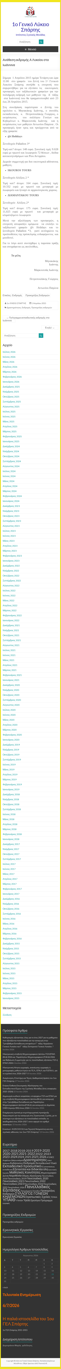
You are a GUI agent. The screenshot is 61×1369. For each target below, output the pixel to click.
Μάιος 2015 (8, 978)
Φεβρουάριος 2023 (12, 555)
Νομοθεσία (15, 1175)
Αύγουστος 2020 (11, 704)
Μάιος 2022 (8, 600)
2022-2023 (43, 1154)
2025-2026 (39, 1156)
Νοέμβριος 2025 (11, 391)
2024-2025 (24, 1156)
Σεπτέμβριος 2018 (12, 809)
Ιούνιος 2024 (9, 476)
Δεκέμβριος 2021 (11, 625)
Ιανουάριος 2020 (11, 739)
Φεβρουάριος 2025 (12, 436)
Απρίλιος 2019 (10, 774)
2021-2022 (27, 1154)
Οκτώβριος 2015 (11, 953)
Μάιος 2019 (8, 769)
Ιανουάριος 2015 (11, 998)
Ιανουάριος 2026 (11, 381)
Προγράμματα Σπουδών (30, 1191)
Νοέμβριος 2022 (11, 570)
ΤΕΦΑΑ (54, 1197)
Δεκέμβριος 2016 (11, 898)
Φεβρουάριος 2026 (12, 376)
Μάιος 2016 (8, 923)
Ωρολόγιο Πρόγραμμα (41, 1200)
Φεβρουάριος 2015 (12, 993)
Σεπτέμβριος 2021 (12, 640)
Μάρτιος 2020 (9, 729)
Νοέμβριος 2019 (11, 749)
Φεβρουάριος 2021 (12, 675)
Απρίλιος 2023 (10, 545)
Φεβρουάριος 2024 (12, 496)
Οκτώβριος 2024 (11, 456)
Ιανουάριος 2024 (11, 501)
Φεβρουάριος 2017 (12, 888)
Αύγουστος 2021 (11, 645)
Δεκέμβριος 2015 (11, 943)
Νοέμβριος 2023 (11, 511)
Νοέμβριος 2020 (11, 690)
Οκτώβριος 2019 (11, 754)
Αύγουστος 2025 (11, 406)
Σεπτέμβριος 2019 (12, 759)
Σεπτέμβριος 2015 (12, 958)
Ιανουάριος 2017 (11, 893)
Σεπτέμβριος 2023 (12, 521)
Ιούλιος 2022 (9, 590)
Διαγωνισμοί (17, 1160)
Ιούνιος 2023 (9, 535)
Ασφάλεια (7, 1160)
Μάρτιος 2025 (9, 431)
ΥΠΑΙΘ (9, 1199)
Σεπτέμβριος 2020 (12, 699)
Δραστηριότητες (14, 307)
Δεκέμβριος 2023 (11, 506)
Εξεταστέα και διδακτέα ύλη (30, 1169)
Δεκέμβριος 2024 (11, 446)
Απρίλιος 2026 (10, 366)
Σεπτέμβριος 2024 (12, 461)
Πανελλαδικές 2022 (35, 1181)
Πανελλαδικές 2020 (37, 1178)
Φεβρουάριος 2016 (12, 938)
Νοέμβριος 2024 (11, 451)
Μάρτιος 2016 (9, 933)
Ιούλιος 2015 (9, 968)
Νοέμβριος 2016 (11, 903)
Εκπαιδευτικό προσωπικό (22, 1166)
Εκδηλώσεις (16, 1163)
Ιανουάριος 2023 (11, 560)
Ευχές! (50, 327)
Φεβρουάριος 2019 (12, 784)
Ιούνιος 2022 (9, 595)
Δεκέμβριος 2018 (11, 794)
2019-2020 (42, 1151)
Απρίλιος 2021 (10, 665)
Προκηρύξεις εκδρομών (41, 307)
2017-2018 (10, 1150)
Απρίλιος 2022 (10, 605)
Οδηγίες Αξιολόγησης (32, 1175)
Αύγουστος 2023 (11, 525)
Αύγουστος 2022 (11, 585)
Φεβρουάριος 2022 (12, 615)
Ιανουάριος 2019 (11, 789)
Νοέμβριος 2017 (11, 849)
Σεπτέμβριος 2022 (12, 580)
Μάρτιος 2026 (9, 371)
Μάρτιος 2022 (9, 610)
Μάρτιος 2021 (9, 670)
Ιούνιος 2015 (9, 973)
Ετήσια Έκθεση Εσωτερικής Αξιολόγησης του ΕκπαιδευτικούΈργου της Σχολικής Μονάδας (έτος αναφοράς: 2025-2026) (30, 1088)
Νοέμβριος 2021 (11, 630)
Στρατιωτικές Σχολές (37, 1196)
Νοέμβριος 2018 (11, 799)
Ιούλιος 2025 (9, 411)
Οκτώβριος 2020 (11, 695)
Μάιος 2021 (8, 660)
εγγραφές (6, 1203)
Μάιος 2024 (8, 481)
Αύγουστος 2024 (11, 466)
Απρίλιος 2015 (10, 983)
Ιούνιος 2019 (9, 764)
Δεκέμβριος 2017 (11, 844)
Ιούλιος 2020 (9, 709)
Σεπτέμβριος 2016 (12, 913)
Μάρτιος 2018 (9, 829)
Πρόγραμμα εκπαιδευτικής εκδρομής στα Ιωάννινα (26, 319)
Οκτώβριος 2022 (11, 575)
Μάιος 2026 (8, 361)
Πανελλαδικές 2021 (13, 1181)
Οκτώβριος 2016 (11, 908)
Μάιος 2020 (8, 719)
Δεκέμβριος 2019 (11, 744)
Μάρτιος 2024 (9, 491)
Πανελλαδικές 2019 (17, 1178)
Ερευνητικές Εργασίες (12, 1237)
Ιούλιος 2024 (9, 471)
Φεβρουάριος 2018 (12, 834)
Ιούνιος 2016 (9, 918)
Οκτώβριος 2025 (11, 396)
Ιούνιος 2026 (9, 356)
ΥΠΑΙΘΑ (19, 1201)
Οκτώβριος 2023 (11, 516)
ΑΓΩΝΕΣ (50, 1157)
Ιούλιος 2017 (9, 864)
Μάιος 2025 (8, 421)
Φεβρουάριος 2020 (12, 734)
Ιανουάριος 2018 (11, 839)
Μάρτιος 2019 (9, 779)
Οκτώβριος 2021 (11, 635)
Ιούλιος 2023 (9, 530)
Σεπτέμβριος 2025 (12, 401)
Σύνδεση (7, 1014)
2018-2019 (25, 1151)
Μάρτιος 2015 (9, 988)
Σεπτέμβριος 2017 (12, 859)
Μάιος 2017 (8, 874)
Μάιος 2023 (8, 540)
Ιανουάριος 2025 (11, 441)
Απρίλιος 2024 (10, 486)
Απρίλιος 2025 (10, 426)
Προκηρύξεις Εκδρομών (38, 295)
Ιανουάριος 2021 (11, 680)
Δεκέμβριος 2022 (11, 565)
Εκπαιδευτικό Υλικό (46, 1163)
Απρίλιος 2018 (10, 824)
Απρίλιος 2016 (10, 928)
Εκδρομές (17, 295)
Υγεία (26, 1200)
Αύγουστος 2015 (11, 963)
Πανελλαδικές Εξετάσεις (26, 1188)
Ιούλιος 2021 (9, 650)
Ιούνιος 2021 (9, 655)
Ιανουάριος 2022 (11, 620)
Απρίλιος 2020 (10, 724)
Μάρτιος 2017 (9, 883)
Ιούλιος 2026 (9, 351)
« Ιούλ (5, 1287)
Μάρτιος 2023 (9, 550)
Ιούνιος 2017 (9, 869)
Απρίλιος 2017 (10, 878)
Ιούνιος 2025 (9, 416)
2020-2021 (11, 1154)
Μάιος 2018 (8, 819)
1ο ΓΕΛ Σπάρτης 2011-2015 (15, 1330)
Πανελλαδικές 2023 (13, 1183)
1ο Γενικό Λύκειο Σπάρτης (30, 27)
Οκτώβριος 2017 (11, 854)
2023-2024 (10, 1157)
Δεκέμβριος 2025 (11, 386)
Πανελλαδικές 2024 (33, 1184)
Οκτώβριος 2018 (11, 804)
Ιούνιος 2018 (9, 814)
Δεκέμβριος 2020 (11, 685)
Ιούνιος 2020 (9, 714)
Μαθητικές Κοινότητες (24, 1172)
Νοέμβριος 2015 (11, 948)
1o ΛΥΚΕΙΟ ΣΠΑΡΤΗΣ (16, 303)
